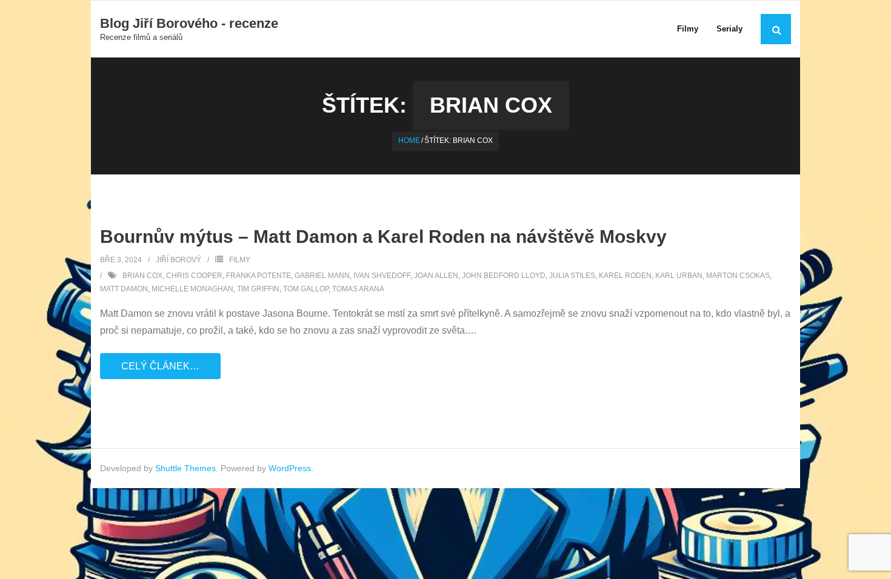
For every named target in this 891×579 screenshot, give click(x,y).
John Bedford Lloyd (504, 275)
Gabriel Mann (322, 275)
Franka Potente (258, 275)
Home (409, 140)
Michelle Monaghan (192, 289)
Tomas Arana (358, 289)
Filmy (239, 260)
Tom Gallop (306, 289)
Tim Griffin (258, 289)
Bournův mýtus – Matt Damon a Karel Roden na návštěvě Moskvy (383, 236)
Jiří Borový (178, 260)
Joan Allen (436, 275)
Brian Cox (142, 275)
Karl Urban (678, 275)
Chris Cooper (194, 275)
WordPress (290, 468)
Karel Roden (625, 275)
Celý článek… (160, 366)
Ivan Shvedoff (381, 275)
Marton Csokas (738, 275)
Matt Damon (124, 289)
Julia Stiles (572, 275)
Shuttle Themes (185, 468)
